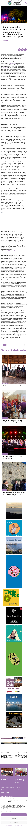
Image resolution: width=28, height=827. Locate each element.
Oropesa (4, 490)
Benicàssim (5, 67)
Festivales (5, 40)
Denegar (14, 818)
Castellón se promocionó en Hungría (14, 386)
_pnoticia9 (5, 417)
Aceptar (14, 815)
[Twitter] (22, 49)
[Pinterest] (25, 49)
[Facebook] (19, 49)
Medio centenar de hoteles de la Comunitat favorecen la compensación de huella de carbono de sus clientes (7, 756)
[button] (26, 800)
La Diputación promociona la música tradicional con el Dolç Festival (14, 421)
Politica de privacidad (18, 825)
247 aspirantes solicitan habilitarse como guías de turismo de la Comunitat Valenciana (21, 755)
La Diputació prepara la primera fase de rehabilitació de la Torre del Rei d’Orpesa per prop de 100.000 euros (14, 494)
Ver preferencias (14, 822)
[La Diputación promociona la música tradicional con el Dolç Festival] (14, 404)
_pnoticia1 (5, 383)
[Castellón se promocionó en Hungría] (14, 369)
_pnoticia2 (5, 453)
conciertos (14, 344)
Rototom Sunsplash (20, 344)
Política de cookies (8, 825)
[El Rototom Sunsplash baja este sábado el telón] (14, 440)
